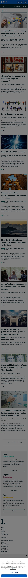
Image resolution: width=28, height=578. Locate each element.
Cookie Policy (13, 568)
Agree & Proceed (14, 575)
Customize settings (14, 572)
